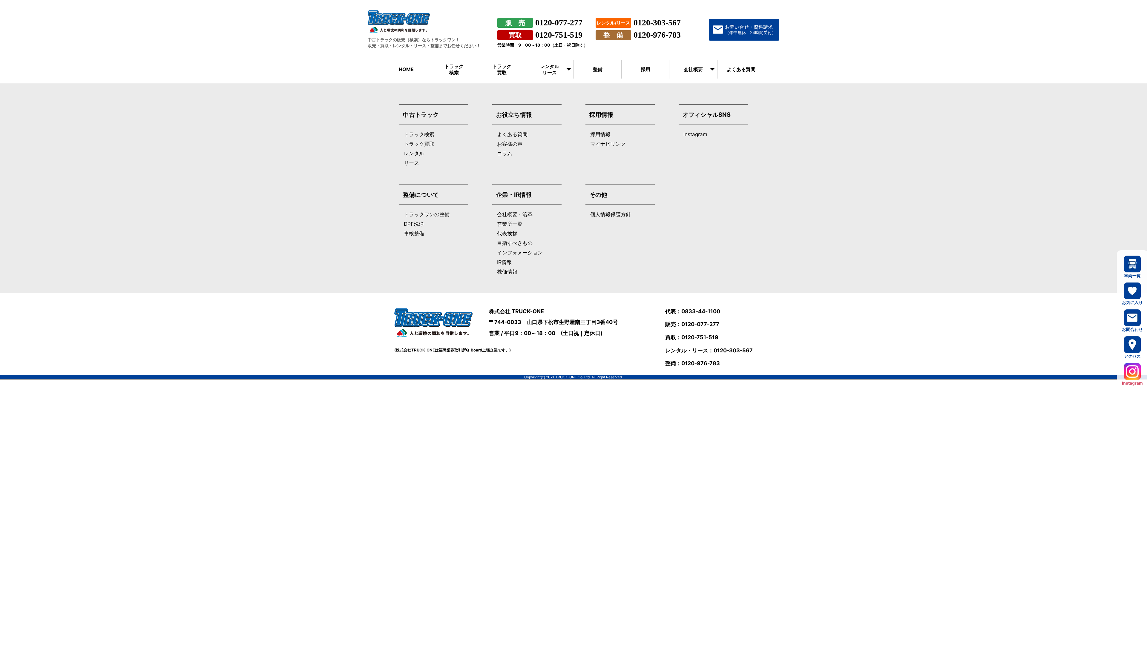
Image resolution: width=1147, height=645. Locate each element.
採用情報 (600, 134)
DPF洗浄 (414, 224)
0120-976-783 (657, 34)
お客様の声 (509, 144)
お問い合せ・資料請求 (750, 29)
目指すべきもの (515, 243)
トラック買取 (501, 69)
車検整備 (414, 233)
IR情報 (504, 262)
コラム (504, 153)
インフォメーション (520, 252)
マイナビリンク (608, 144)
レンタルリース (549, 69)
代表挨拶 (507, 233)
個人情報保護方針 (610, 214)
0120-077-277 (558, 22)
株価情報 (507, 271)
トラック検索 (454, 69)
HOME (406, 69)
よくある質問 (741, 69)
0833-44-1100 (700, 311)
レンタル (414, 153)
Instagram (695, 134)
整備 (597, 69)
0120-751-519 (558, 34)
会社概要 (693, 69)
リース (411, 163)
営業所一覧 (509, 224)
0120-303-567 (657, 22)
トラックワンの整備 (427, 214)
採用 (645, 69)
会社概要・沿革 (515, 214)
